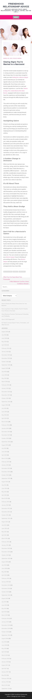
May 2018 (4, 648)
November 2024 (6, 395)
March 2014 (5, 685)
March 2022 (5, 498)
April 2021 (4, 535)
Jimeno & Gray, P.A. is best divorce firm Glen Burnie (15, 91)
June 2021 (4, 528)
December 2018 (6, 625)
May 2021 (4, 531)
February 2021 (5, 541)
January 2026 (5, 351)
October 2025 (5, 361)
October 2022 (5, 475)
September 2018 (6, 635)
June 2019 (4, 605)
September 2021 (6, 518)
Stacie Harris (17, 58)
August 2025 (5, 368)
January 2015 (5, 681)
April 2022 (4, 495)
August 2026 (5, 331)
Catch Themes (21, 696)
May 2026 (4, 341)
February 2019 (5, 618)
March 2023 (5, 458)
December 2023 (6, 431)
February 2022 (5, 501)
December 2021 (6, 508)
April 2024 (4, 418)
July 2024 (4, 408)
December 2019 (6, 585)
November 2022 (6, 471)
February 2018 (5, 658)
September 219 (6, 688)
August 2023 (5, 445)
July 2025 (4, 371)
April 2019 (4, 611)
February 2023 (5, 461)
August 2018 (5, 638)
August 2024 (5, 405)
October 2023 (5, 438)
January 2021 (5, 545)
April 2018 (4, 651)
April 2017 (4, 668)
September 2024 (6, 401)
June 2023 (4, 451)
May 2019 (4, 608)
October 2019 (5, 591)
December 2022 (6, 468)
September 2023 (6, 441)
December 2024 (6, 391)
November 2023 (6, 435)
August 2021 (5, 521)
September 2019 (6, 595)
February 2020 (5, 578)
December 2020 (6, 548)
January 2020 (5, 581)
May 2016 (4, 675)
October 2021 (5, 515)
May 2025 (4, 378)
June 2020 (4, 568)
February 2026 (5, 348)
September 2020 (6, 558)
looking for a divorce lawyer (20, 77)
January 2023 (5, 465)
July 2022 (4, 485)
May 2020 (4, 571)
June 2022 (4, 488)
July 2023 (4, 448)
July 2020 (4, 565)
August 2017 (5, 665)
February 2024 (5, 425)
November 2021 (6, 511)
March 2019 (5, 615)
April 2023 (4, 455)
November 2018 (6, 628)
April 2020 (4, 575)
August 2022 (5, 481)
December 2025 (6, 355)
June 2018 (4, 645)
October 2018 (5, 631)
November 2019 (6, 588)
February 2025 (5, 385)
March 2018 (5, 655)
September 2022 (6, 478)
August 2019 (5, 598)
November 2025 (6, 358)
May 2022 (4, 491)
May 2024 (4, 415)
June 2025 (4, 375)
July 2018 (4, 642)
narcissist (22, 271)
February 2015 (5, 678)
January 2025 (5, 388)
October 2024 (5, 398)
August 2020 (5, 561)
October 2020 (5, 555)
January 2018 (5, 661)
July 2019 (4, 601)
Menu (16, 17)
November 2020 (6, 551)
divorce (15, 271)
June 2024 (4, 411)
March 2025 (5, 381)
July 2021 (4, 525)
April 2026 (4, 345)
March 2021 (5, 538)
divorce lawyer (10, 257)
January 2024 (5, 428)
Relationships (8, 271)
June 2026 (4, 338)
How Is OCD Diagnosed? (8, 319)
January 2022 (5, 505)
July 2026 (4, 335)
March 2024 (5, 421)
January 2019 (5, 621)
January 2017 (5, 672)
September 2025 (6, 365)
